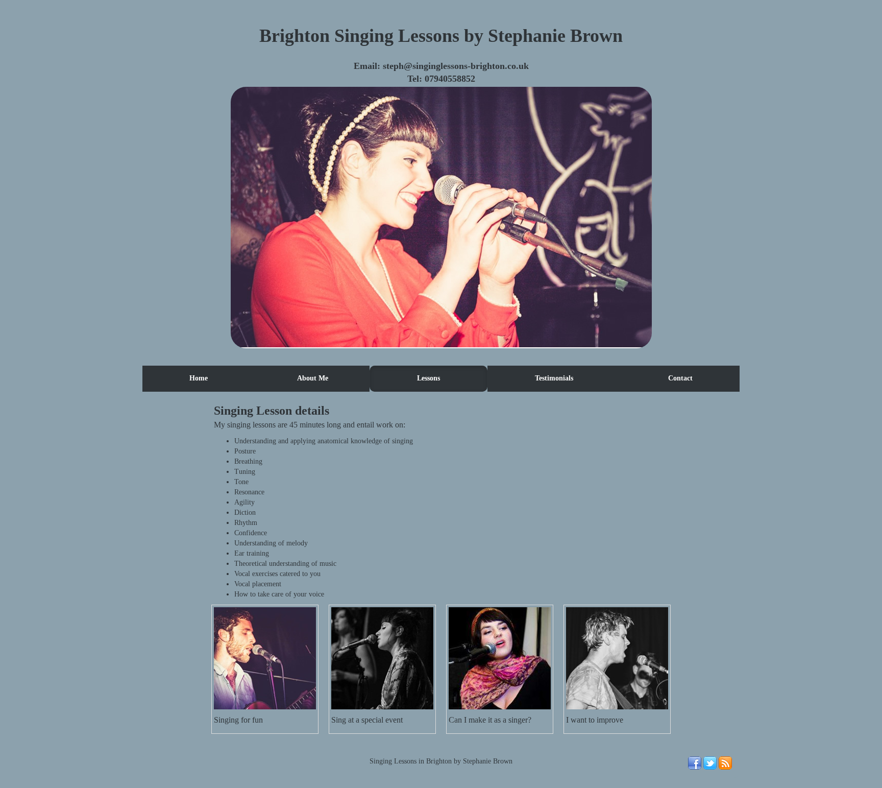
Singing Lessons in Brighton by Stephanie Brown (441, 761)
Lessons (428, 378)
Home (198, 378)
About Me (312, 378)
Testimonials (554, 378)
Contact (680, 378)
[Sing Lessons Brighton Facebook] (694, 767)
